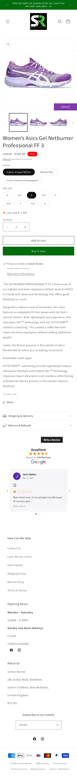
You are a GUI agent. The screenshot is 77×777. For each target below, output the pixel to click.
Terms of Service (17, 590)
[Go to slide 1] (36, 514)
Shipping (7, 159)
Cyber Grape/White (19, 172)
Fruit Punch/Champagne (24, 181)
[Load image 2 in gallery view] (38, 122)
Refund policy (42, 763)
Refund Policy (15, 582)
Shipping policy (38, 769)
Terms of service (19, 769)
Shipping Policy (16, 573)
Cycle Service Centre (19, 556)
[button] (7, 21)
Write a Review (52, 439)
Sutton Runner (25, 763)
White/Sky (48, 172)
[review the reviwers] (14, 486)
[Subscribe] (57, 725)
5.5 (46, 196)
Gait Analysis (15, 565)
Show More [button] (19, 506)
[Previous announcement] (7, 5)
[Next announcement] (70, 5)
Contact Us (14, 548)
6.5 (10, 204)
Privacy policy (60, 763)
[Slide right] (73, 123)
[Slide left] (4, 123)
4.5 (21, 196)
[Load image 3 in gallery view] (58, 122)
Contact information (59, 769)
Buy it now (38, 251)
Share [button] (10, 402)
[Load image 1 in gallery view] (18, 122)
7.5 (34, 204)
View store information (21, 273)
